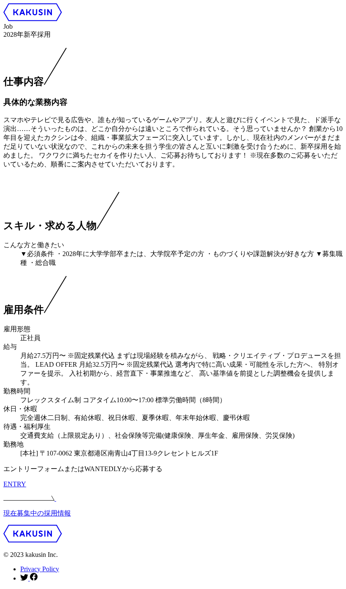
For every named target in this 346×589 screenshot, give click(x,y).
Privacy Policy (39, 569)
